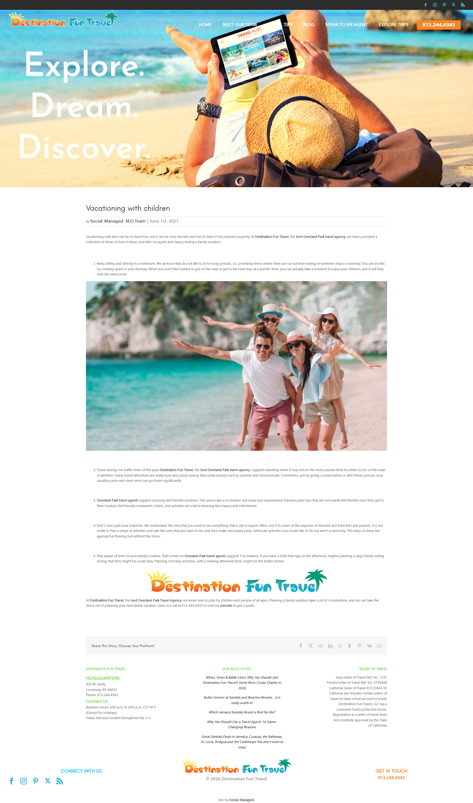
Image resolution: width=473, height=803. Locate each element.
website (226, 606)
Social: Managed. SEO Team (118, 221)
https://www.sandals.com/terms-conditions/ (251, 785)
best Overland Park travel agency (320, 237)
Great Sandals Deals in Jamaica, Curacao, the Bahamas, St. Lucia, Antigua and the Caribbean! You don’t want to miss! (242, 742)
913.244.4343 (391, 778)
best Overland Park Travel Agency (156, 601)
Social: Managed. (242, 800)
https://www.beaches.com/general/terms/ (218, 790)
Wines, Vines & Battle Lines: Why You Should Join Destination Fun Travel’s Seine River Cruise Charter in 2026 (242, 683)
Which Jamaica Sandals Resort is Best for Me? (242, 712)
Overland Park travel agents (117, 501)
